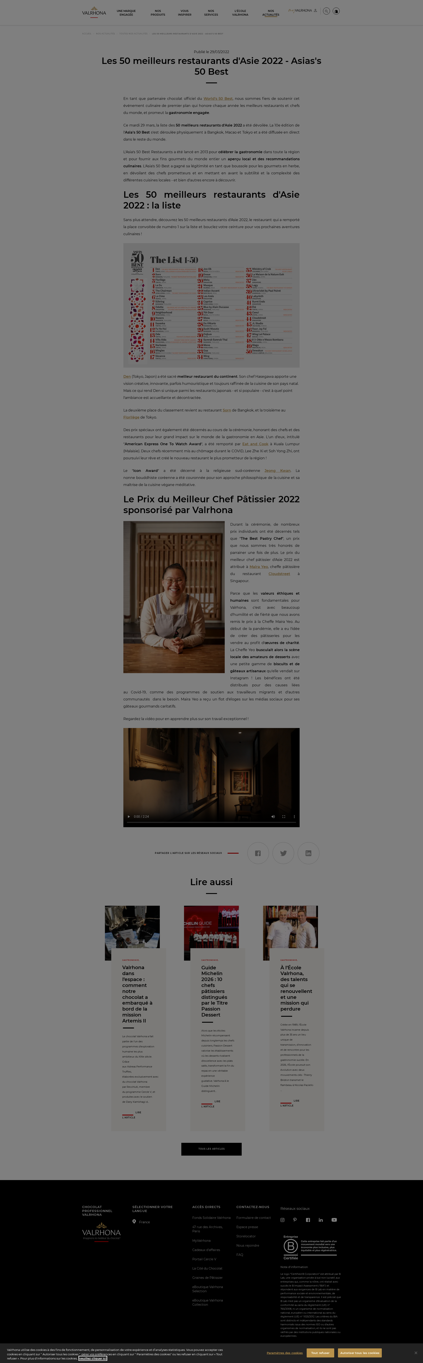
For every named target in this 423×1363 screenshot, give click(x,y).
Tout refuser (320, 1352)
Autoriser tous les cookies (359, 1352)
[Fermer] (416, 1353)
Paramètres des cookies (285, 1352)
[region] (211, 1353)
